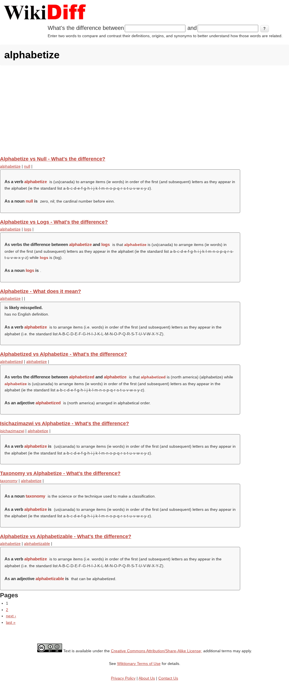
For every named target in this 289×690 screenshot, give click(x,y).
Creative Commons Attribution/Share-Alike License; (156, 651)
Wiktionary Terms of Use (139, 663)
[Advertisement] (144, 110)
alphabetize (10, 166)
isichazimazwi (12, 431)
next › (11, 616)
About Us (147, 678)
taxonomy (8, 480)
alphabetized (11, 361)
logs (27, 229)
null (27, 166)
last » (11, 622)
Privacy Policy (123, 678)
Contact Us (168, 678)
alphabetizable (37, 543)
